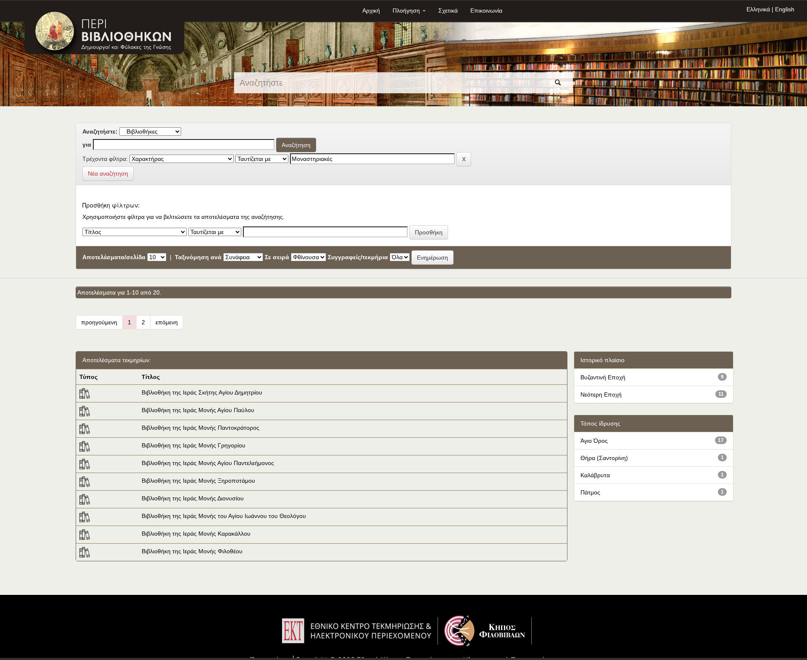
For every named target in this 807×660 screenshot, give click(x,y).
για (86, 144)
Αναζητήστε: (100, 131)
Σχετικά (448, 10)
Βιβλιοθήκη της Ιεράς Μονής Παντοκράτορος (200, 427)
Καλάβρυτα (595, 475)
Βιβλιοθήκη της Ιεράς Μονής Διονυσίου (193, 498)
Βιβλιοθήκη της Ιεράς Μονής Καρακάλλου (196, 533)
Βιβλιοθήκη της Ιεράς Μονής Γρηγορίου (193, 445)
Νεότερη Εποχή (601, 394)
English (784, 9)
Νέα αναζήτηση (108, 173)
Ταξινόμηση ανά (198, 257)
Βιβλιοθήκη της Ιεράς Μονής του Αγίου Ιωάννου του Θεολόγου (224, 516)
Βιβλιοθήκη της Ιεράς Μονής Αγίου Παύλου (198, 410)
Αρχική (371, 10)
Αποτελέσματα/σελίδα (113, 257)
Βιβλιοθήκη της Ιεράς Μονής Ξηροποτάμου (198, 480)
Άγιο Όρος (594, 440)
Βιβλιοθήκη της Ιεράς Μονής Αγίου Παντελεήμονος (208, 463)
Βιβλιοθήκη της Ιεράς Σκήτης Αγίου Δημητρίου (202, 392)
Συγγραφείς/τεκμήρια (358, 257)
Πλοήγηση (407, 10)
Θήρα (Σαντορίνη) (604, 458)
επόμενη (167, 322)
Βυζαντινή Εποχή (602, 377)
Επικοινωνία (486, 10)
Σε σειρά (277, 257)
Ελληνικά (758, 9)
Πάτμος (590, 492)
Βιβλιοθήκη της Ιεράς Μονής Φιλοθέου (192, 551)
